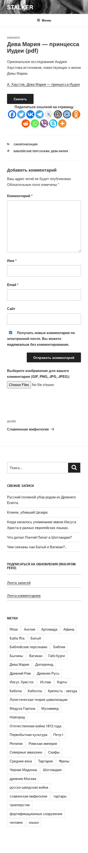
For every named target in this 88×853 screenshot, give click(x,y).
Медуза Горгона (22, 708)
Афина (68, 629)
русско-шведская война (29, 787)
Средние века (21, 760)
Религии (16, 743)
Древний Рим (20, 673)
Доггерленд (44, 664)
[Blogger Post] (58, 114)
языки (33, 822)
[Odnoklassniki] (76, 114)
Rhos (14, 629)
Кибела (16, 690)
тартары (60, 796)
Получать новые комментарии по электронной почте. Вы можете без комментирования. (41, 338)
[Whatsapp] (35, 123)
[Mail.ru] (67, 114)
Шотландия (52, 769)
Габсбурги (56, 655)
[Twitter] (21, 114)
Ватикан (35, 655)
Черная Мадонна (23, 769)
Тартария (45, 760)
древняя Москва (23, 778)
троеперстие (20, 804)
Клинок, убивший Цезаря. (27, 512)
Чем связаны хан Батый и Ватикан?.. (37, 546)
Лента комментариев (24, 595)
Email (13, 284)
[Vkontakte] (30, 114)
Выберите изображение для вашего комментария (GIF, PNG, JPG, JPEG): (38, 373)
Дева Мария (59, 151)
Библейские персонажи (32, 151)
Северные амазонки (26, 752)
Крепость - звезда (62, 690)
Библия (59, 646)
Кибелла (35, 690)
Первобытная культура (28, 734)
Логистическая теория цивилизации (38, 699)
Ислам (45, 681)
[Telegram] (39, 114)
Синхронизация (26, 144)
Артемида (49, 629)
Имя (12, 260)
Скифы (54, 752)
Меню (46, 20)
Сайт (11, 308)
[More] (62, 123)
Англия (29, 629)
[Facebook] (12, 114)
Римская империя (43, 743)
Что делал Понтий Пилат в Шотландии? (39, 537)
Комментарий (20, 195)
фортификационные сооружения (36, 813)
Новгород (17, 716)
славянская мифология (28, 796)
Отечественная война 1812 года (35, 725)
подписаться (18, 344)
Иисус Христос (22, 681)
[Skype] (53, 123)
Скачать (20, 98)
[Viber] (44, 123)
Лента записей (19, 582)
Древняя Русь (48, 673)
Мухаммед (50, 708)
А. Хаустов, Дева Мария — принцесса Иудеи (43, 84)
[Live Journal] (49, 114)
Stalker (20, 7)
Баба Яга (17, 638)
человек (16, 822)
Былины (16, 655)
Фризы (64, 760)
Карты (62, 681)
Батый (36, 638)
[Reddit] (26, 123)
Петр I (58, 734)
